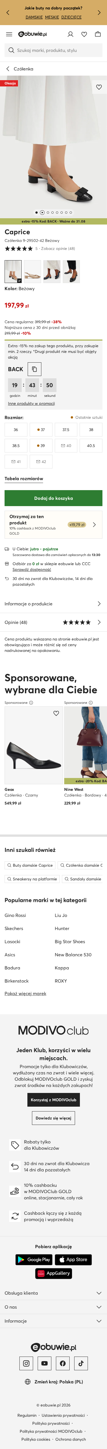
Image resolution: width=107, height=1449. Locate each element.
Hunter (62, 928)
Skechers (14, 928)
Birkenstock (17, 981)
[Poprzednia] (8, 12)
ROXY (61, 981)
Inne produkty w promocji (31, 403)
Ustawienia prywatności (63, 1415)
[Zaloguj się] (70, 34)
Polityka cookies (35, 1439)
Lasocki (12, 941)
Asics (10, 954)
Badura (12, 968)
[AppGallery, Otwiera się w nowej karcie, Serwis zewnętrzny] (53, 1273)
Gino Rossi (15, 915)
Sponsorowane (16, 702)
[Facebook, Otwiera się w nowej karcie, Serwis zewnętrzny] (63, 1363)
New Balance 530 (73, 954)
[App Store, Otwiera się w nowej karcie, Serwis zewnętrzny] (73, 1260)
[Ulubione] (84, 34)
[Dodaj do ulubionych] (99, 87)
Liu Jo (61, 915)
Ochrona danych (70, 1439)
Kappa (62, 968)
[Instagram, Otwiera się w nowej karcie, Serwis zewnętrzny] (26, 1363)
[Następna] (99, 12)
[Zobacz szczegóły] (99, 604)
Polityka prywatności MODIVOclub (51, 1431)
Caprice (17, 232)
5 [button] (40, 248)
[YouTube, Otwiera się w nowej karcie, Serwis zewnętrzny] (44, 1363)
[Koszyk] (98, 34)
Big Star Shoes (70, 941)
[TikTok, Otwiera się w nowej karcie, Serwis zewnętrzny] (81, 1363)
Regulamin (27, 1415)
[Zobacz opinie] (99, 622)
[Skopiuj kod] (34, 369)
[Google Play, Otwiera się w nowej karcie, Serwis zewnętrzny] (34, 1260)
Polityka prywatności (51, 1423)
